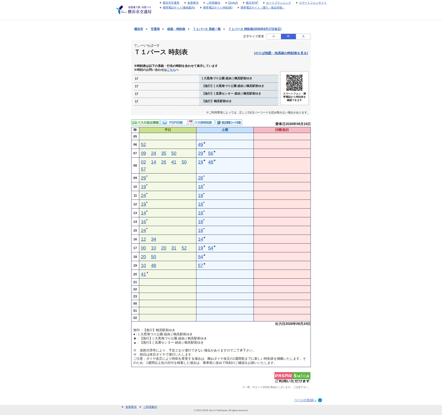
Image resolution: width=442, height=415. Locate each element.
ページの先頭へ (305, 400)
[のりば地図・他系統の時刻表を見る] (281, 53)
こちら (171, 69)
